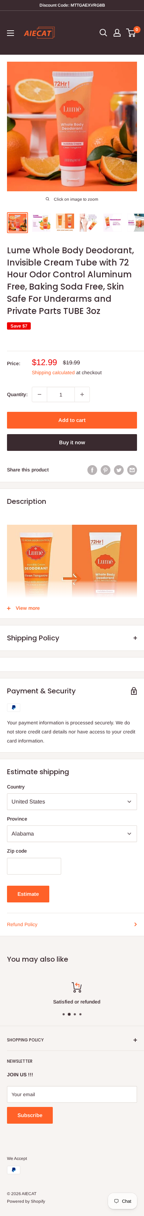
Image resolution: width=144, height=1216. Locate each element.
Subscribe (29, 1115)
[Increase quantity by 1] (82, 394)
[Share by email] (132, 470)
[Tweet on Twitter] (119, 470)
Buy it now (72, 442)
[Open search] (103, 33)
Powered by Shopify (26, 1201)
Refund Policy (22, 924)
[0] (131, 33)
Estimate (28, 894)
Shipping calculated (53, 372)
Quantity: (17, 394)
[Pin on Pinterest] (105, 470)
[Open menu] (10, 33)
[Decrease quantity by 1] (39, 394)
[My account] (117, 33)
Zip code (17, 851)
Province (17, 819)
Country (16, 787)
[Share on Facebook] (92, 470)
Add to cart (72, 420)
